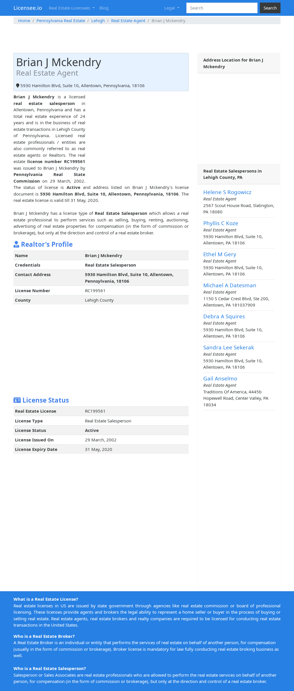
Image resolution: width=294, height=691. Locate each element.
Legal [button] (170, 8)
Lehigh (98, 20)
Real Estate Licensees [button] (70, 8)
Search (270, 8)
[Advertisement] (147, 38)
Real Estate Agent (128, 20)
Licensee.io (27, 7)
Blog (104, 8)
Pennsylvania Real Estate (60, 20)
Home (24, 20)
